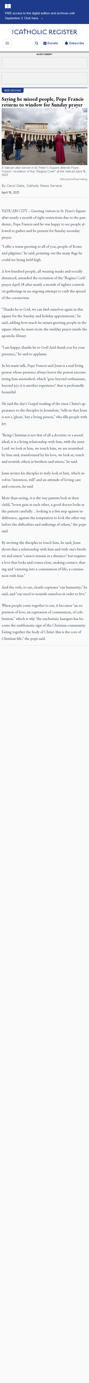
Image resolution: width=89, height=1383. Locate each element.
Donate (52, 43)
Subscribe (76, 43)
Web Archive (12, 90)
